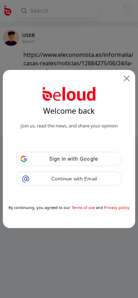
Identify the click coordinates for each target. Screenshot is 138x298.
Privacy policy (117, 207)
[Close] (126, 78)
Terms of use (83, 207)
